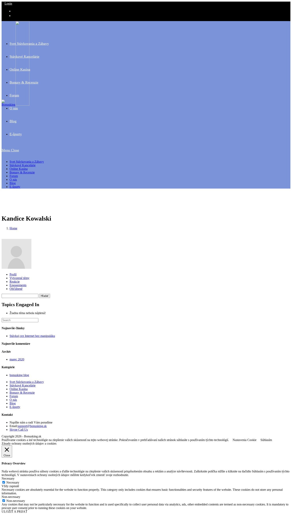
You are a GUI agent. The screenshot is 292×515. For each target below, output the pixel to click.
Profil (13, 274)
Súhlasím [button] (266, 440)
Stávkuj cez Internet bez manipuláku (32, 336)
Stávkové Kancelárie (23, 165)
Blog (13, 183)
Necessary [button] (8, 478)
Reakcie (15, 281)
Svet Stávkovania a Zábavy (27, 161)
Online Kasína (19, 168)
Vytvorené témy (19, 278)
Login (8, 3)
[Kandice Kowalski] (16, 267)
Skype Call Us (19, 429)
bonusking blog (19, 375)
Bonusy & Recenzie (22, 172)
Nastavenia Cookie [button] (244, 440)
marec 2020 (17, 359)
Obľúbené (16, 288)
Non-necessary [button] (11, 496)
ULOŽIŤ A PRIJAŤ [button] (14, 511)
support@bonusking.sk (32, 426)
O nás (13, 179)
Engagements (18, 285)
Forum (14, 176)
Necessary (12, 482)
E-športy (15, 186)
